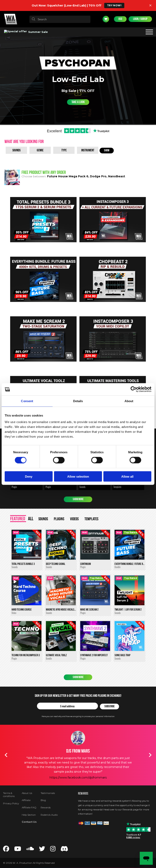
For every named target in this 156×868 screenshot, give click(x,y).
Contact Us (29, 822)
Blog (43, 800)
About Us (27, 793)
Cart (106, 19)
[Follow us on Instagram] (52, 850)
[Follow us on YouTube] (17, 850)
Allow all (127, 476)
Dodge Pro (98, 176)
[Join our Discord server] (64, 850)
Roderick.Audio (49, 814)
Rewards (46, 807)
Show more (78, 499)
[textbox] (59, 19)
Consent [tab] (27, 401)
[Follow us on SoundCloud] (30, 850)
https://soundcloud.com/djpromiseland (78, 768)
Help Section (29, 814)
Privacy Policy (11, 803)
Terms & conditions (9, 795)
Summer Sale (37, 31)
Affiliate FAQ (29, 807)
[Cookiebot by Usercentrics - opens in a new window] (133, 389)
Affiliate (26, 800)
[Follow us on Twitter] (42, 850)
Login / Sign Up (140, 18)
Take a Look (78, 102)
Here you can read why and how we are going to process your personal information (78, 716)
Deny (28, 476)
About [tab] (129, 401)
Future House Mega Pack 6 (67, 176)
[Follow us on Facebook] (6, 850)
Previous (6, 755)
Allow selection (78, 476)
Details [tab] (78, 401)
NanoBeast (116, 176)
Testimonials (48, 793)
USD (120, 18)
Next (150, 755)
